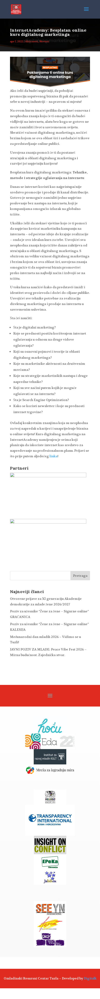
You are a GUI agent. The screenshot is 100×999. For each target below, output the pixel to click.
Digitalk (90, 978)
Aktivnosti (31, 41)
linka (53, 456)
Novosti (44, 41)
